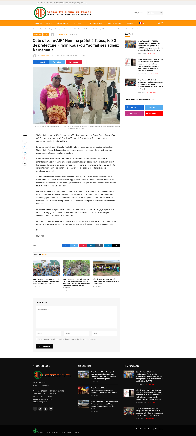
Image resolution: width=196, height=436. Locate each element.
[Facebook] (25, 141)
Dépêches (78, 23)
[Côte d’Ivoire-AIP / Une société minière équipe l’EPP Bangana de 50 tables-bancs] (106, 268)
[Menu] (162, 23)
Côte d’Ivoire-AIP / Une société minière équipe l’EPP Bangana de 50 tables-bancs (106, 281)
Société (45, 34)
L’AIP (48, 23)
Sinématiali (37, 34)
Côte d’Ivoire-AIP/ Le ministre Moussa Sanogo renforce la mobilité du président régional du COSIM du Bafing (104, 405)
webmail (76, 432)
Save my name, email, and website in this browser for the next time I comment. (69, 339)
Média (130, 23)
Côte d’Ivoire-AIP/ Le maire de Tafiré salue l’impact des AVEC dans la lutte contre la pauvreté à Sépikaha (46, 281)
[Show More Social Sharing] (84, 62)
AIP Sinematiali (63, 34)
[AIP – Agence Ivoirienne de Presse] (62, 12)
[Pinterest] (25, 158)
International (95, 23)
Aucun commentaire (70, 56)
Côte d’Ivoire (62, 23)
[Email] (25, 163)
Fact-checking (114, 23)
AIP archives (159, 429)
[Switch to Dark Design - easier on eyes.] (159, 23)
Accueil (38, 23)
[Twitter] (25, 146)
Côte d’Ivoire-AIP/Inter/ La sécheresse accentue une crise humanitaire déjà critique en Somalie (104, 390)
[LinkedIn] (25, 152)
